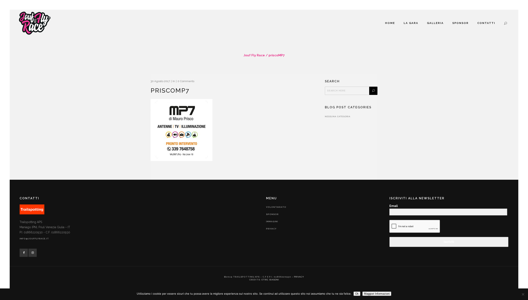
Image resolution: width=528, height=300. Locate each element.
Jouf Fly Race (254, 55)
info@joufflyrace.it (34, 238)
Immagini (272, 221)
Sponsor (272, 214)
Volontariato (276, 207)
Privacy (271, 229)
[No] (523, 294)
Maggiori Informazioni (377, 293)
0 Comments (186, 81)
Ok (357, 293)
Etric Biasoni (270, 280)
